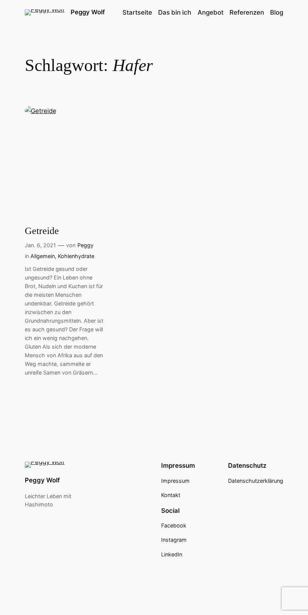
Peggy (85, 245)
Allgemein (42, 256)
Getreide (42, 230)
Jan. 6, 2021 (40, 245)
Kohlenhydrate (76, 256)
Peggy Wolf (88, 12)
